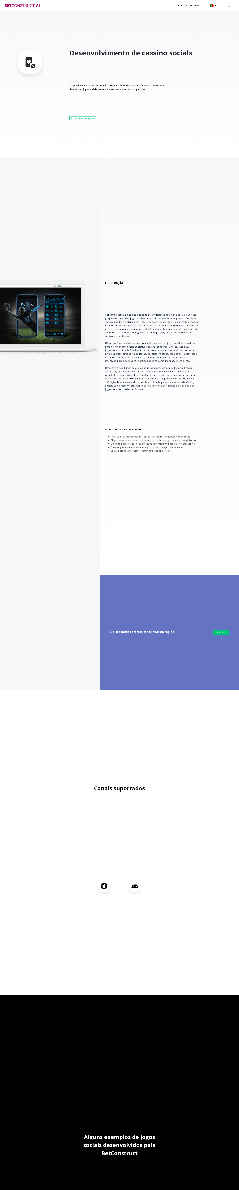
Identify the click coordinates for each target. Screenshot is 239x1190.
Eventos (194, 5)
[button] (213, 5)
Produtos (182, 5)
